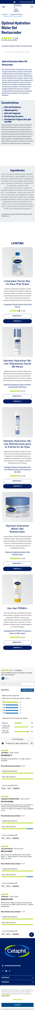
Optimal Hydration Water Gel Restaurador (17, 553)
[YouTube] (6, 971)
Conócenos (5, 982)
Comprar (16, 321)
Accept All (17, 1004)
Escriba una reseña (9, 40)
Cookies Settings (17, 999)
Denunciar (16, 788)
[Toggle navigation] (4, 7)
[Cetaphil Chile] (17, 951)
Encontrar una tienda (25, 2)
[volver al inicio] (31, 934)
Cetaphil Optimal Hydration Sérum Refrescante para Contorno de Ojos (17, 469)
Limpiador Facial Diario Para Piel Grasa (18, 306)
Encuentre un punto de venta (13, 965)
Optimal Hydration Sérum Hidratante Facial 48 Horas (17, 386)
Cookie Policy (6, 995)
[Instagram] (9, 971)
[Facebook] (3, 971)
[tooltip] (5, 678)
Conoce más (16, 316)
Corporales (5, 977)
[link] (10, 38)
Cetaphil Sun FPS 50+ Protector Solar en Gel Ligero (17, 632)
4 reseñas (18, 670)
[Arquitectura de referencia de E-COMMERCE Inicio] (18, 7)
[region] (17, 996)
